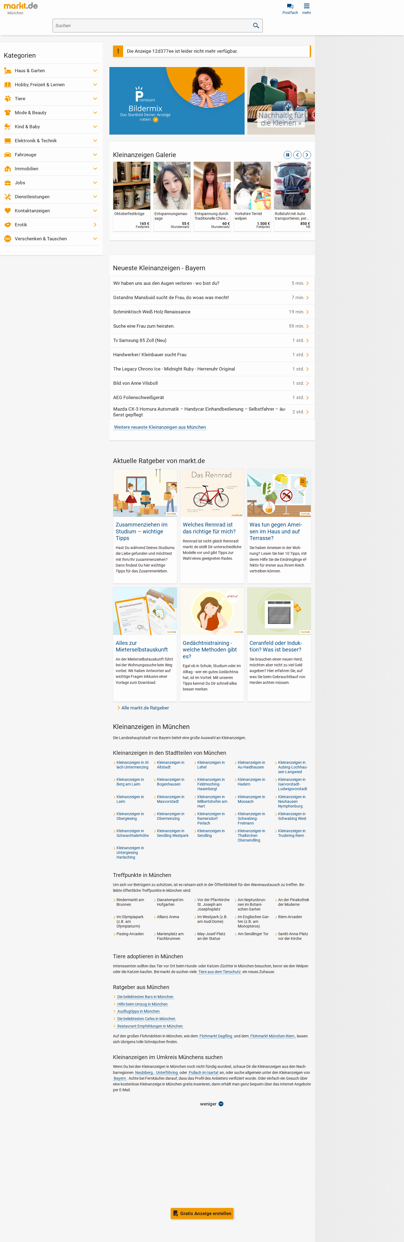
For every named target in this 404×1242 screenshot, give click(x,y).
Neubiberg (144, 1072)
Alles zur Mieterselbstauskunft (142, 646)
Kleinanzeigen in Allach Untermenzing (133, 764)
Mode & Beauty (30, 112)
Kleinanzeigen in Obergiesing (130, 816)
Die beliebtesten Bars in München (145, 997)
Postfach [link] (290, 12)
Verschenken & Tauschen (41, 238)
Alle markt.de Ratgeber (145, 708)
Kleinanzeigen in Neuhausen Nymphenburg (292, 801)
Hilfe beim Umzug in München (142, 1004)
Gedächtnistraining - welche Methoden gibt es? (210, 650)
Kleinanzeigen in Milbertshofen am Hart (212, 801)
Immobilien (26, 168)
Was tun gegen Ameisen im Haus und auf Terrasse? (276, 531)
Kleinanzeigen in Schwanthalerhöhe (133, 833)
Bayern (120, 1078)
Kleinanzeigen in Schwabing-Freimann (251, 818)
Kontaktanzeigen (32, 210)
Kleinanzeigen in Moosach (251, 799)
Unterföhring (167, 1072)
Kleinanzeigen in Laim (130, 799)
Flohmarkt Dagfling (216, 1036)
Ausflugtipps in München (138, 1011)
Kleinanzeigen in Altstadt (170, 764)
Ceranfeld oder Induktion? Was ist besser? (276, 646)
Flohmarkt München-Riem (272, 1036)
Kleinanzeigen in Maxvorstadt (170, 799)
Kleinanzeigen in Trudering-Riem (292, 833)
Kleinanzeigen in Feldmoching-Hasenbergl (211, 784)
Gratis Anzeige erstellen (205, 1213)
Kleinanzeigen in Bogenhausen (170, 781)
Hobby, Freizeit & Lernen (40, 84)
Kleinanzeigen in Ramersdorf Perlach (211, 818)
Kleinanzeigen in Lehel (211, 764)
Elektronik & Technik (36, 140)
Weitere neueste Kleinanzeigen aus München (160, 427)
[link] (131, 196)
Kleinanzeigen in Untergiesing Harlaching (130, 852)
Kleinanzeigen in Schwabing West (292, 816)
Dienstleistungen (32, 196)
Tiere (20, 98)
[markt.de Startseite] (21, 5)
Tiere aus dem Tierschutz (219, 972)
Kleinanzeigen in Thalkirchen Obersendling (251, 835)
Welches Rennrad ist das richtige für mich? (209, 527)
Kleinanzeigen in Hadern (251, 781)
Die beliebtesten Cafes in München (146, 1019)
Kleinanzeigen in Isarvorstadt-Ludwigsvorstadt (292, 784)
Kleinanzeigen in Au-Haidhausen (251, 764)
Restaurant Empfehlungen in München (150, 1026)
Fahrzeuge (25, 154)
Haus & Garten (30, 70)
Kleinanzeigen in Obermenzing (170, 816)
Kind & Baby (27, 126)
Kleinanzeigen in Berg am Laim (130, 781)
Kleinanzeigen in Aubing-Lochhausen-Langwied (293, 767)
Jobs (20, 182)
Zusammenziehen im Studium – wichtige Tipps (142, 531)
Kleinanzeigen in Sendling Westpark (173, 833)
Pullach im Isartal (203, 1072)
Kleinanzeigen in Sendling (211, 833)
